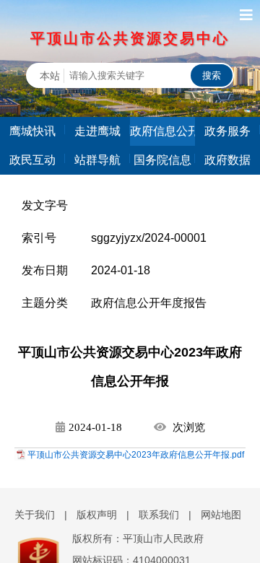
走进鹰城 (97, 131)
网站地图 (221, 514)
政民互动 (32, 160)
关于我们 (34, 514)
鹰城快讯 (32, 131)
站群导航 (97, 160)
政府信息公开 (162, 131)
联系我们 (159, 514)
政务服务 (227, 131)
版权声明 (97, 514)
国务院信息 (162, 160)
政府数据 (227, 160)
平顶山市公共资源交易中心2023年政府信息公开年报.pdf (135, 455)
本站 (50, 76)
